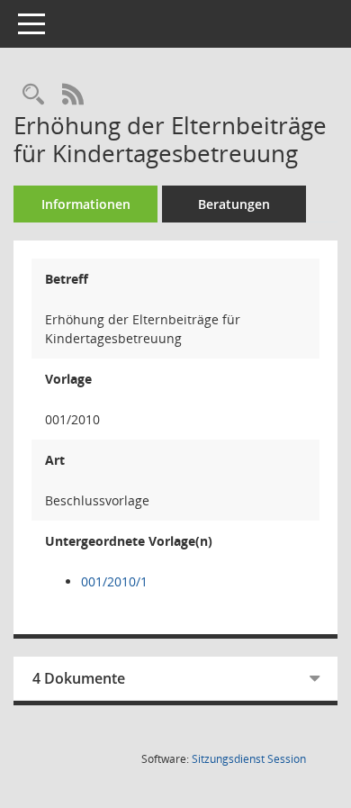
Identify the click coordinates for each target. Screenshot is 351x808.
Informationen (85, 204)
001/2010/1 (114, 581)
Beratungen (234, 204)
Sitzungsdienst (249, 759)
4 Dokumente (78, 678)
